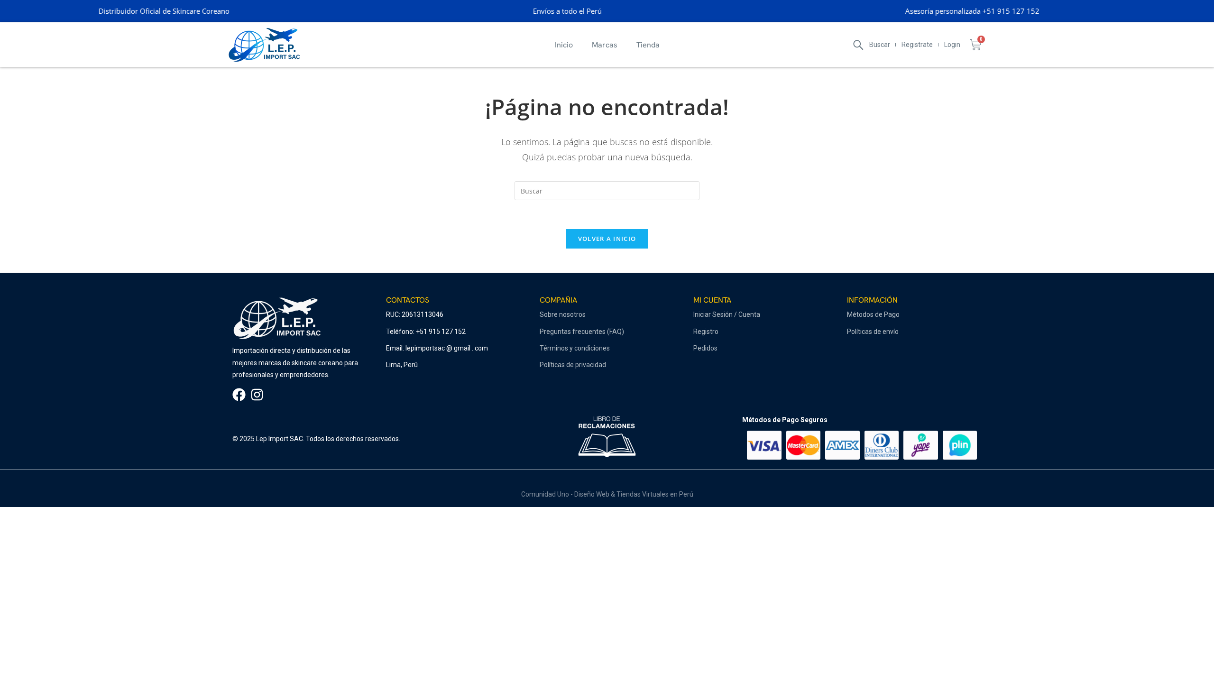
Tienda (648, 45)
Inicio (564, 45)
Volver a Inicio (607, 238)
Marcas (604, 45)
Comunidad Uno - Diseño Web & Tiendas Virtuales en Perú (607, 494)
